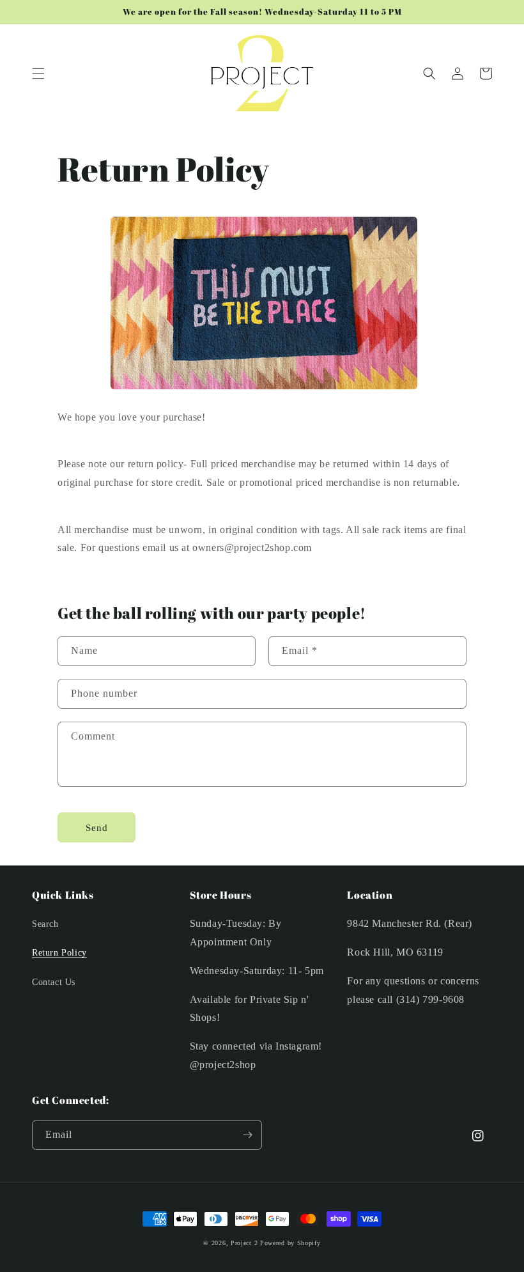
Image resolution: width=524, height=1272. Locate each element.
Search (45, 924)
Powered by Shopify (290, 1242)
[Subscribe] (247, 1135)
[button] (38, 73)
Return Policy (59, 953)
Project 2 (244, 1242)
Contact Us (53, 982)
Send (97, 828)
